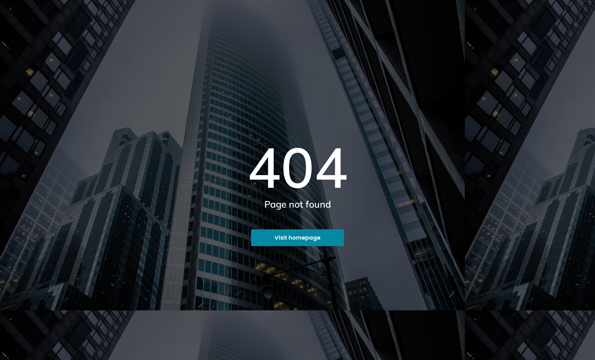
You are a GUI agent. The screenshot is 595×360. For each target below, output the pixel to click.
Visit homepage (297, 237)
